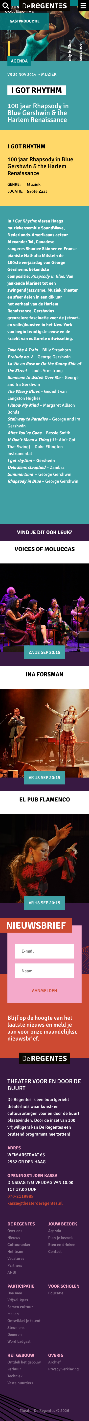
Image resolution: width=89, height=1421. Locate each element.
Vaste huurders (20, 1383)
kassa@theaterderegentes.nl (35, 1203)
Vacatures (15, 1258)
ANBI (11, 1272)
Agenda (54, 1230)
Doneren (14, 1334)
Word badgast (19, 1341)
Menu (83, 5)
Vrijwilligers (17, 1300)
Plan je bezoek (60, 1237)
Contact (55, 1251)
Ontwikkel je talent (24, 1320)
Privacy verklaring (63, 1369)
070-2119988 (20, 1196)
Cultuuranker (18, 1244)
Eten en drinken (61, 1244)
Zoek (5, 5)
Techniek (14, 1376)
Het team (15, 1251)
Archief (54, 1362)
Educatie (55, 1293)
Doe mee (14, 1293)
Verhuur (14, 1369)
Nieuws (13, 1237)
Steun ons (15, 1327)
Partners (14, 1265)
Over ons (14, 1230)
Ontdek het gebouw (24, 1362)
